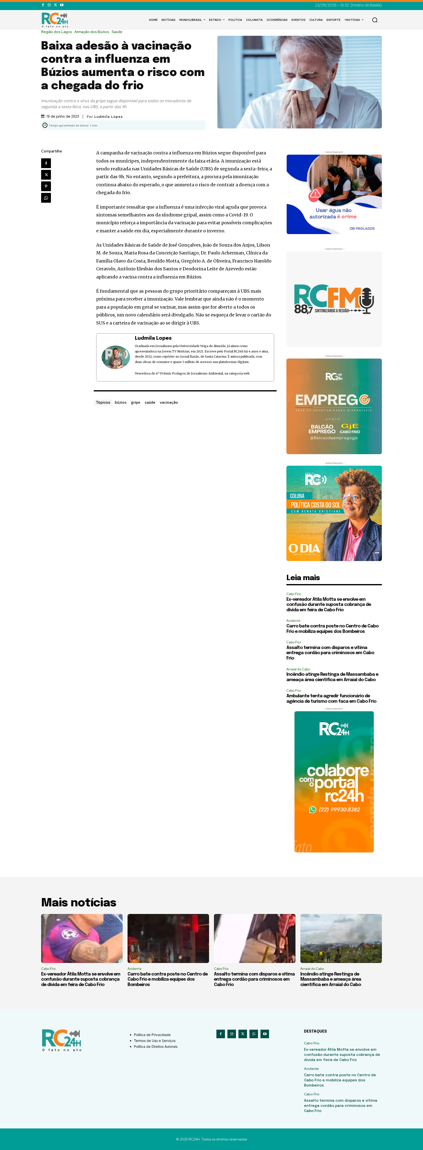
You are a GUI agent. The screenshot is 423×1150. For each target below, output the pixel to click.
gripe (135, 402)
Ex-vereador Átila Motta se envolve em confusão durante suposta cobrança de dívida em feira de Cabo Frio (328, 604)
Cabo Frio (293, 594)
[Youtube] (61, 5)
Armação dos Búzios (91, 32)
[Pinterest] (46, 186)
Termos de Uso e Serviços (155, 1040)
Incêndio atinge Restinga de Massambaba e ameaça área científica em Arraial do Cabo (330, 979)
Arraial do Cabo (298, 669)
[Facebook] (43, 5)
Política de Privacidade (152, 1035)
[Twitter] (55, 5)
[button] (375, 20)
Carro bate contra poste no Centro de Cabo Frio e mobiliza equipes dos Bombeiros (168, 979)
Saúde (117, 32)
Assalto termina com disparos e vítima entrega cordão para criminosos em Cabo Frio (330, 653)
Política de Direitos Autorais (155, 1046)
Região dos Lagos (56, 32)
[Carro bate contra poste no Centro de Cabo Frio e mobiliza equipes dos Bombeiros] (168, 938)
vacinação (169, 402)
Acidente (293, 621)
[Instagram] (49, 5)
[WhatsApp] (46, 198)
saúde (150, 402)
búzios (121, 402)
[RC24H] (55, 20)
